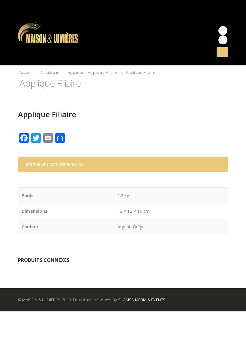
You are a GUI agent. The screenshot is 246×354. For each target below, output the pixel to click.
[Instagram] (222, 39)
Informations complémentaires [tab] (53, 164)
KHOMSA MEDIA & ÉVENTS (141, 299)
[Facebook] (222, 30)
